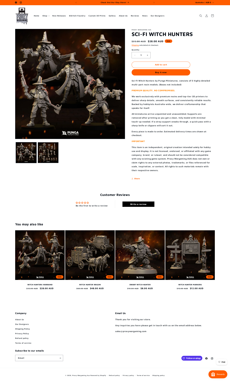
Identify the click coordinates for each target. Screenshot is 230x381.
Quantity (135, 50)
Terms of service (23, 343)
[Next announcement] (154, 2)
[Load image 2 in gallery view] (48, 152)
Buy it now (161, 72)
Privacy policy (128, 375)
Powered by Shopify (98, 375)
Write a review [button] (138, 204)
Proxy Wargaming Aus (81, 375)
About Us (19, 319)
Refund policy (22, 338)
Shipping (135, 45)
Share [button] (137, 178)
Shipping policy (158, 375)
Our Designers (22, 324)
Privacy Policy (22, 333)
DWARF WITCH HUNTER (140, 285)
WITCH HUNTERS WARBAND (40, 285)
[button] (46, 16)
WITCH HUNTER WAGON (90, 285)
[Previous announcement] (76, 2)
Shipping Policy (22, 329)
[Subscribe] (60, 358)
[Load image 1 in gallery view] (26, 152)
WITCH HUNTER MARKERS (190, 285)
